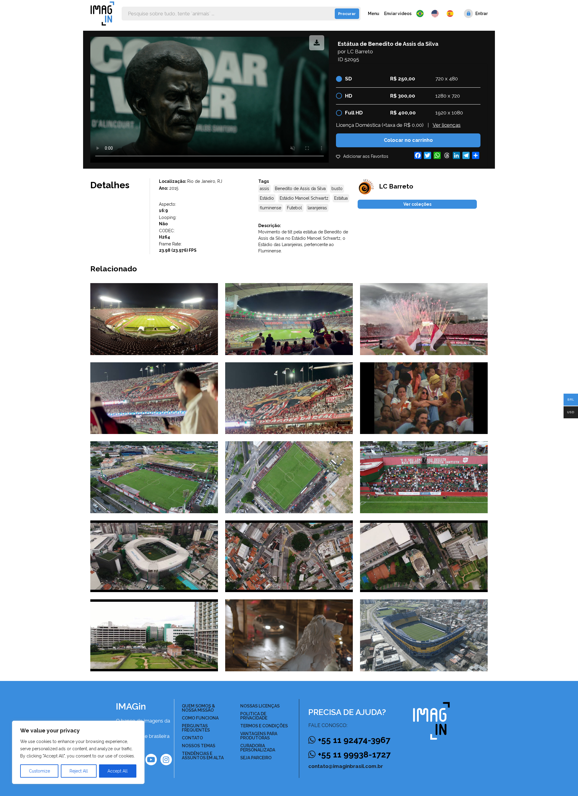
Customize (39, 771)
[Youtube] (151, 759)
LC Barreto (360, 51)
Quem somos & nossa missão (198, 708)
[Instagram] (166, 759)
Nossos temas (198, 745)
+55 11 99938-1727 (354, 755)
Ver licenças (447, 125)
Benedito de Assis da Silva (300, 188)
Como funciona (200, 718)
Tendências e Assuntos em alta (203, 755)
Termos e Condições (264, 725)
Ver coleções (417, 204)
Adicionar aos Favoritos (365, 156)
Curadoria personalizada (257, 747)
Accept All (117, 771)
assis (264, 188)
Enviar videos (398, 13)
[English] (436, 13)
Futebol (294, 207)
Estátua (341, 198)
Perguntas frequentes (196, 727)
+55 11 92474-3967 (354, 740)
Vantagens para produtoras (258, 735)
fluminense (270, 207)
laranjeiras (317, 207)
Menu (373, 13)
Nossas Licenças (260, 706)
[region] (78, 752)
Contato (192, 737)
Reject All (79, 771)
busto (337, 188)
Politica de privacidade (253, 715)
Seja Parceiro (256, 757)
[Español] (450, 13)
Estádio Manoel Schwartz (304, 198)
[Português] (421, 13)
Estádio (267, 198)
